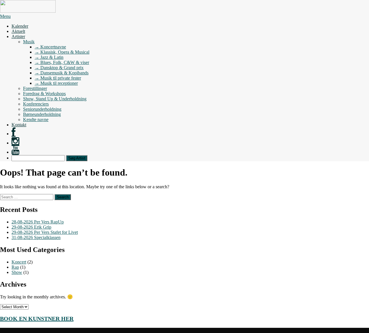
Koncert (19, 261)
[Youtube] (15, 152)
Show (17, 272)
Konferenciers (36, 103)
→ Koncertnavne (50, 46)
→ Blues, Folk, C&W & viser (62, 62)
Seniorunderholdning (42, 109)
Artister (18, 36)
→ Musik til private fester (58, 78)
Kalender (20, 26)
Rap (15, 267)
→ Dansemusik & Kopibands (62, 72)
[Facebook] (14, 133)
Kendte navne (35, 119)
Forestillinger (35, 88)
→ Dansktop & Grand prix (59, 67)
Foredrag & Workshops (44, 93)
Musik (29, 41)
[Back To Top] (1, 330)
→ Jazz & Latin (49, 57)
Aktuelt (18, 31)
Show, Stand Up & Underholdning (54, 98)
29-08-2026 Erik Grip (31, 227)
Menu (5, 16)
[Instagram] (15, 142)
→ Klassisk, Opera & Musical (62, 52)
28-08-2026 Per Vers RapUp (38, 221)
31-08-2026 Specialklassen (36, 237)
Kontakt (19, 124)
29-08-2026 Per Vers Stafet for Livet (45, 232)
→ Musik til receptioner (56, 83)
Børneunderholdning (42, 114)
